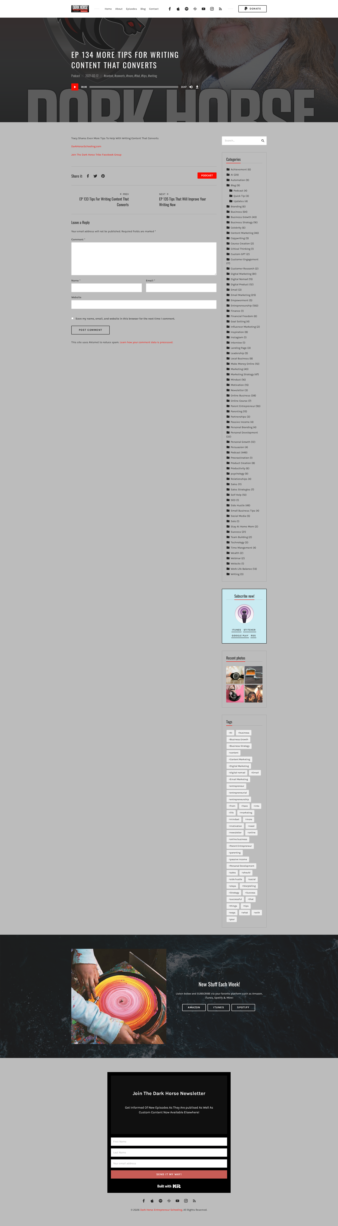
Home (108, 8)
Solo (233, 521)
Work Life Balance (241, 568)
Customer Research (242, 268)
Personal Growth (240, 441)
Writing (235, 574)
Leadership (237, 353)
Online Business (240, 395)
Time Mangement (241, 547)
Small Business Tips (243, 510)
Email (150, 280)
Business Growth (241, 217)
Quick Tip (239, 195)
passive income (238, 859)
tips (145, 75)
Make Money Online (242, 363)
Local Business (240, 358)
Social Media (238, 516)
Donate (255, 8)
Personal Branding (241, 427)
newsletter (236, 832)
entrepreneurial (238, 792)
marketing (246, 812)
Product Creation (241, 463)
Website (236, 563)
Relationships (239, 478)
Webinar (236, 558)
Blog (143, 8)
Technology (237, 542)
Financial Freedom (242, 316)
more (130, 75)
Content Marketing (242, 233)
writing (153, 75)
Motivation (237, 385)
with (257, 912)
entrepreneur (237, 786)
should (246, 872)
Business (236, 211)
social (252, 879)
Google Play (240, 635)
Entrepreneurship (241, 305)
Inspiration (237, 332)
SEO (233, 500)
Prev (125, 194)
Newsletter (237, 390)
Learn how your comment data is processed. (146, 342)
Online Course (239, 400)
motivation (236, 826)
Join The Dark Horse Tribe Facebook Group (96, 154)
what (245, 912)
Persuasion (237, 447)
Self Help (236, 494)
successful (236, 899)
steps (233, 886)
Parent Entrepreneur (243, 406)
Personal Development (244, 432)
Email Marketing (240, 295)
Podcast (75, 75)
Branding (236, 206)
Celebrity (236, 227)
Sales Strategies (240, 489)
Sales (234, 484)
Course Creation (240, 243)
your (232, 919)
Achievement (239, 169)
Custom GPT (238, 254)
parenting (235, 852)
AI (232, 174)
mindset (234, 819)
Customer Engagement (244, 259)
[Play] (74, 86)
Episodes (131, 8)
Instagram (237, 337)
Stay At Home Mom (242, 526)
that (138, 75)
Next (162, 194)
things (233, 906)
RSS (253, 635)
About (119, 8)
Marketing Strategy (242, 374)
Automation (238, 180)
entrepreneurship (239, 799)
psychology (237, 473)
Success (236, 531)
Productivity (238, 468)
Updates (239, 201)
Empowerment (239, 300)
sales (233, 872)
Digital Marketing (241, 273)
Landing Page (239, 347)
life (232, 812)
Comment (78, 239)
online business (238, 839)
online (252, 832)
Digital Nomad (239, 279)
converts (120, 75)
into (257, 806)
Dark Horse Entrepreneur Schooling (161, 1209)
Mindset (236, 379)
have (245, 806)
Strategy (234, 892)
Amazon (194, 1007)
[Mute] (191, 86)
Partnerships (238, 416)
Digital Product (240, 284)
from (232, 806)
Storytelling (249, 886)
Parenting (236, 411)
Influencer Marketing (243, 326)
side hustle (236, 879)
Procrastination (240, 457)
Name (75, 280)
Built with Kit (169, 1186)
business (244, 732)
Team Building (239, 537)
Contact (154, 8)
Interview (236, 342)
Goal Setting (238, 321)
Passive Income (240, 422)
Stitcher (250, 629)
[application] (135, 86)
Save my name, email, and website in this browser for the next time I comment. (125, 318)
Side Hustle (238, 505)
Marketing (237, 369)
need (251, 826)
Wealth (235, 553)
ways (232, 912)
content (109, 75)
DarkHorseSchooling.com (86, 146)
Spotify (243, 1007)
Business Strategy (242, 222)
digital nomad (237, 772)
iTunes (236, 629)
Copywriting (238, 238)
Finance (235, 310)
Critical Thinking (240, 248)
